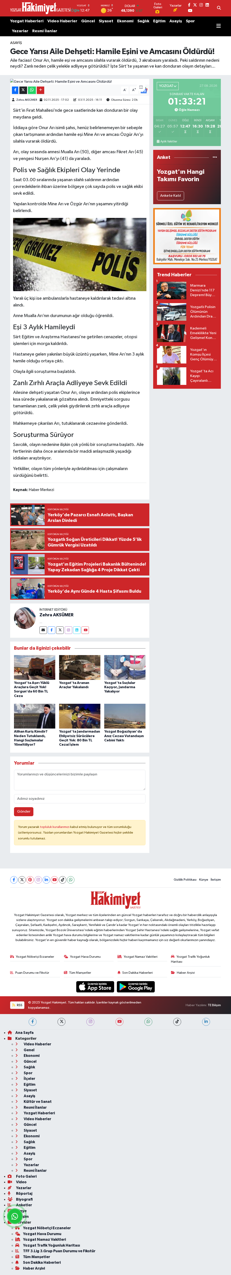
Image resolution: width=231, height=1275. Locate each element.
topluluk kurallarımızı (55, 827)
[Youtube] (85, 630)
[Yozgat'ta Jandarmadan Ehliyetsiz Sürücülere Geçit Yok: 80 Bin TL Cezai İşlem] (79, 716)
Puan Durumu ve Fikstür (32, 972)
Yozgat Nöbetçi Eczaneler (35, 956)
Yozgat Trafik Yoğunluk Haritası (190, 959)
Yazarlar (20, 31)
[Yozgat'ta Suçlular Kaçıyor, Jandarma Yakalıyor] (125, 667)
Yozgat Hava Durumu (85, 956)
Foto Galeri (26, 1176)
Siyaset (106, 21)
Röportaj (23, 1193)
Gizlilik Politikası (185, 879)
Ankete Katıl (170, 196)
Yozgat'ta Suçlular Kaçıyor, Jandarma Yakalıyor (119, 687)
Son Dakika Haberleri (137, 972)
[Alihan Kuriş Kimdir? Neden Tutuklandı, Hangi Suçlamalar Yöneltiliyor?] (34, 716)
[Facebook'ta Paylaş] (15, 90)
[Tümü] (215, 157)
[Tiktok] (62, 880)
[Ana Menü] (218, 26)
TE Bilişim (214, 1005)
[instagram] (90, 1022)
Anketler (23, 1205)
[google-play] (136, 987)
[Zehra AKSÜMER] (25, 618)
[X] (22, 880)
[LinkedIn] (46, 880)
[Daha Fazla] (40, 90)
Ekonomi (125, 21)
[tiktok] (177, 1022)
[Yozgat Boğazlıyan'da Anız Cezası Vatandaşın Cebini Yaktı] (125, 716)
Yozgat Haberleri (27, 21)
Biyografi (24, 1199)
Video (21, 1182)
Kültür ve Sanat (37, 1102)
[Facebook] (51, 630)
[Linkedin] (77, 630)
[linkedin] (206, 1022)
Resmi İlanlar (44, 31)
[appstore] (95, 987)
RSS (19, 1005)
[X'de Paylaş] (23, 90)
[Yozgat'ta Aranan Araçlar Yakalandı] (79, 667)
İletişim (216, 879)
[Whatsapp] (70, 880)
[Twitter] (60, 630)
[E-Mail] (43, 630)
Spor (190, 21)
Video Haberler (62, 21)
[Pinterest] (30, 880)
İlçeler (29, 1079)
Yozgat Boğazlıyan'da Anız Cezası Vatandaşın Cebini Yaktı (124, 736)
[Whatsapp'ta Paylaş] (32, 90)
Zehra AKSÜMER (26, 99)
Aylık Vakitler (168, 141)
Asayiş (175, 21)
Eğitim (159, 21)
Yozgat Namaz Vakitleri (140, 956)
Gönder (23, 811)
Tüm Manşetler (80, 972)
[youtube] (119, 1022)
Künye (203, 879)
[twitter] (61, 1022)
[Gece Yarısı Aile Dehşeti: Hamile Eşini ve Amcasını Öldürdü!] (79, 82)
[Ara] (219, 8)
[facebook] (33, 1022)
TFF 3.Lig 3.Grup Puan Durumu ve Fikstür (59, 1251)
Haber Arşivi (186, 972)
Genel (29, 1050)
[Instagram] (68, 630)
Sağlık (143, 21)
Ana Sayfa (24, 1033)
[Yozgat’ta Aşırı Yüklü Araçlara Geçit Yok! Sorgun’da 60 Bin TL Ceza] (34, 667)
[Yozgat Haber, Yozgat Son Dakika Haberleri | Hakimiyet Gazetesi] (40, 8)
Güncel (88, 21)
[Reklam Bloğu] (187, 236)
